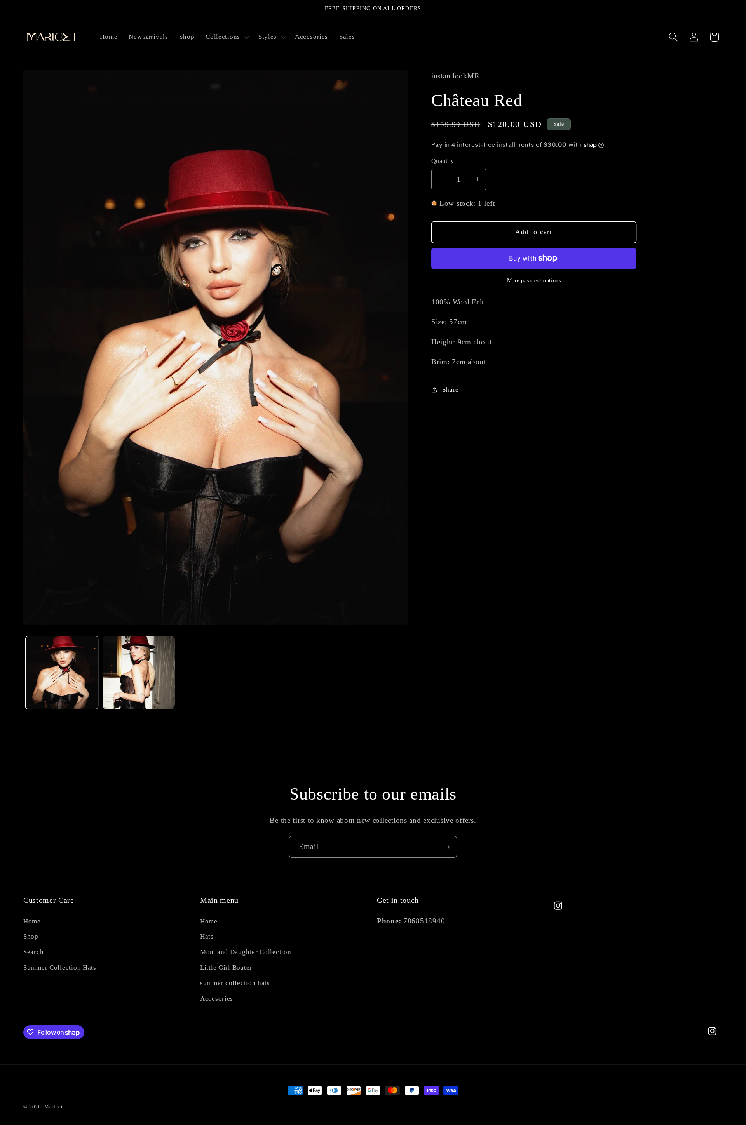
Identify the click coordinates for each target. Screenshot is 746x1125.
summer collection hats (235, 983)
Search (33, 952)
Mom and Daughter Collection (245, 952)
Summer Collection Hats (59, 967)
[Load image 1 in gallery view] (62, 672)
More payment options (534, 280)
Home (32, 921)
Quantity (442, 161)
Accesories (216, 998)
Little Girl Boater (226, 967)
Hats (207, 936)
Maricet (53, 1106)
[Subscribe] (446, 847)
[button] (226, 37)
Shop (30, 936)
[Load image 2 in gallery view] (139, 672)
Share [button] (450, 389)
